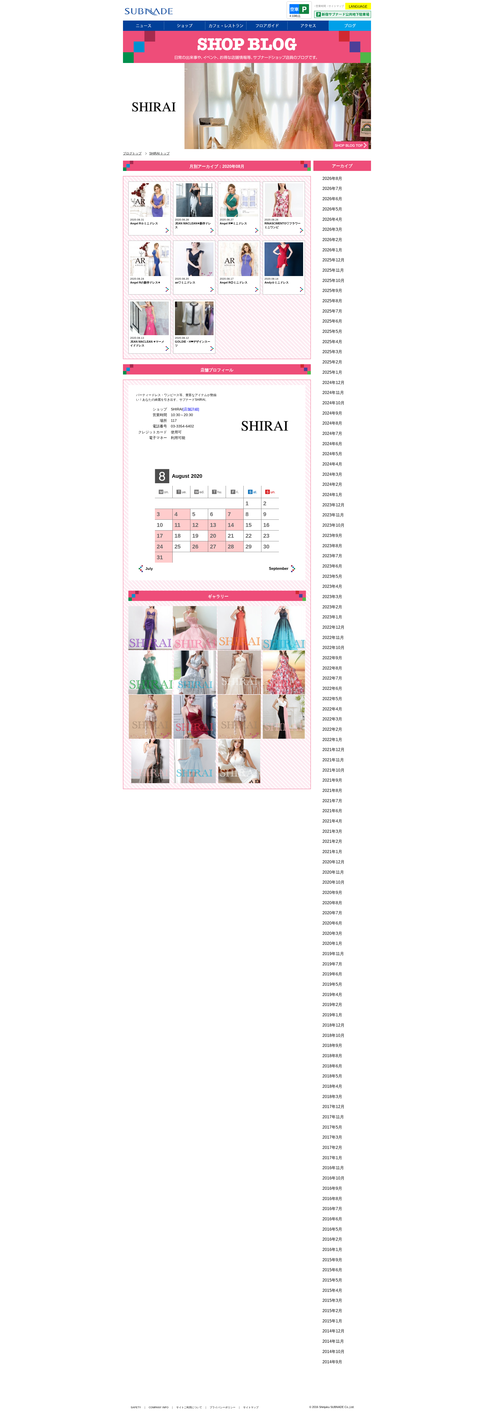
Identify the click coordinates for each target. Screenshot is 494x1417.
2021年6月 (332, 811)
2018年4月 (332, 1086)
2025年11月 (333, 270)
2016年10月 (333, 1178)
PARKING (342, 14)
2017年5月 (332, 1127)
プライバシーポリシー (222, 1407)
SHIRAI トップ (159, 153)
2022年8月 (332, 668)
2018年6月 (332, 1066)
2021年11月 (333, 760)
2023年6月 (332, 566)
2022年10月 (333, 647)
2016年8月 (332, 1198)
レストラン (225, 26)
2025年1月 (332, 372)
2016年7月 (332, 1208)
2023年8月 (332, 546)
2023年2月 (332, 607)
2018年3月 (332, 1096)
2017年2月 (332, 1147)
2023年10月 (333, 525)
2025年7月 (332, 311)
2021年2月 (332, 841)
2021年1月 (332, 851)
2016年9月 (332, 1188)
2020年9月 (332, 892)
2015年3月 (332, 1300)
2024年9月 (332, 413)
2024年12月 (333, 382)
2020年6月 (332, 923)
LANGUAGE (358, 6)
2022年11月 (333, 637)
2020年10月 (333, 882)
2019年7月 (332, 964)
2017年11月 (333, 1117)
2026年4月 (332, 219)
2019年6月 (332, 974)
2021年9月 (332, 780)
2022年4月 (332, 709)
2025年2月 (332, 362)
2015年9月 (332, 1260)
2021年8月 (332, 790)
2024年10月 (333, 403)
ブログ (350, 26)
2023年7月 (332, 556)
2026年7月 (332, 188)
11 (177, 525)
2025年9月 (332, 290)
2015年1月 (332, 1321)
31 (160, 557)
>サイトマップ (335, 6)
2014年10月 (333, 1351)
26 (195, 546)
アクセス (308, 26)
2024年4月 (332, 464)
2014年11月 (333, 1341)
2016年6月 (332, 1219)
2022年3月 (332, 719)
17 (160, 536)
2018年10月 (333, 1035)
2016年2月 (332, 1239)
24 (160, 546)
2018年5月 (332, 1076)
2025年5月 (332, 331)
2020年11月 (333, 872)
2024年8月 (332, 423)
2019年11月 (333, 954)
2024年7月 (332, 433)
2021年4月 (332, 821)
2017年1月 (332, 1158)
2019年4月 (332, 994)
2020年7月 (332, 913)
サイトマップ (251, 1407)
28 (231, 546)
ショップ (184, 26)
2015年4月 (332, 1290)
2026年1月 (332, 250)
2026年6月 (332, 199)
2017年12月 (333, 1106)
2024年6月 (332, 444)
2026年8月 (332, 178)
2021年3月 (332, 831)
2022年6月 (332, 688)
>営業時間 (320, 6)
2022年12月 (333, 627)
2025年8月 (332, 301)
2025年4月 (332, 342)
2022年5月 (332, 699)
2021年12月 (333, 749)
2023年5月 (332, 576)
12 (195, 525)
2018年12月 (333, 1025)
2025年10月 (333, 280)
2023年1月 (332, 617)
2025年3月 (332, 352)
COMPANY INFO (159, 1407)
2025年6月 (332, 321)
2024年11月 (333, 392)
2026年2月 (332, 239)
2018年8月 (332, 1056)
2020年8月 (332, 903)
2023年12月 (333, 505)
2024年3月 (332, 474)
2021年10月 (333, 770)
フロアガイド (267, 26)
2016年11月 (333, 1168)
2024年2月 (332, 484)
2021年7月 (332, 801)
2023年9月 (332, 535)
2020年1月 (332, 943)
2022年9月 (332, 658)
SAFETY (136, 1407)
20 (213, 536)
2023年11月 (333, 515)
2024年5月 (332, 454)
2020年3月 (332, 933)
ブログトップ (132, 153)
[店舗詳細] (191, 409)
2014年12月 (333, 1331)
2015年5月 (332, 1280)
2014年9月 (332, 1362)
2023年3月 (332, 597)
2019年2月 (332, 1004)
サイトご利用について (189, 1407)
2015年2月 (332, 1311)
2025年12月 (333, 260)
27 (213, 546)
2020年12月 (333, 862)
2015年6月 (332, 1270)
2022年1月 (332, 739)
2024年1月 (332, 494)
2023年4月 (332, 586)
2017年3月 (332, 1137)
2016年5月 (332, 1229)
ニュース (143, 26)
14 (231, 525)
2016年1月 (332, 1249)
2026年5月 (332, 209)
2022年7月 (332, 678)
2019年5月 (332, 984)
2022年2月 (332, 729)
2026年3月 (332, 229)
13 (213, 525)
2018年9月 (332, 1045)
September (273, 568)
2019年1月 (332, 1015)
